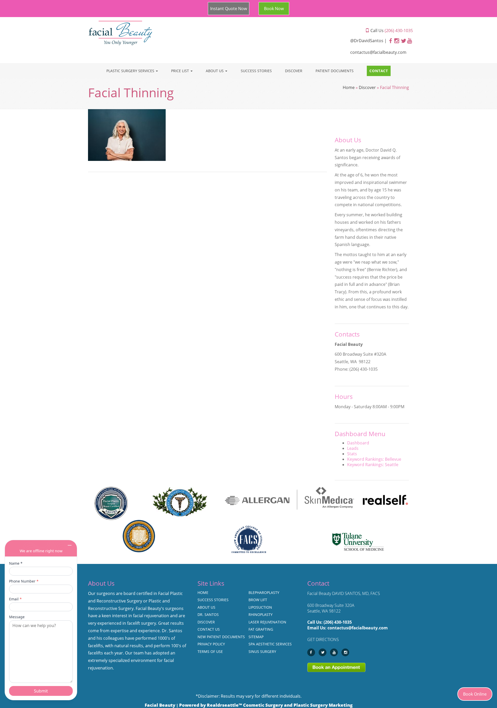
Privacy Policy (211, 644)
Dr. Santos (208, 614)
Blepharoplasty (263, 592)
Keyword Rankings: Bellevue (374, 459)
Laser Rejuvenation (267, 622)
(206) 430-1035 (338, 622)
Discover (293, 70)
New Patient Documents (221, 636)
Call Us (391, 30)
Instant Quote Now (228, 8)
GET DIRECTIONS (323, 639)
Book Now (274, 8)
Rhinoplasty (260, 614)
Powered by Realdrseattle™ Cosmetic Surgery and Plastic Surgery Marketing (266, 705)
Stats (352, 454)
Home (349, 87)
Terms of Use (210, 651)
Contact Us (209, 629)
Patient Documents (335, 70)
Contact (378, 70)
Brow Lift (257, 599)
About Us (215, 70)
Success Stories (256, 70)
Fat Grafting (260, 629)
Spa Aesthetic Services (270, 644)
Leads (353, 448)
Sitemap (256, 636)
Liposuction (260, 607)
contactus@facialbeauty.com (378, 52)
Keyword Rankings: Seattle (372, 464)
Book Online (475, 694)
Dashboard (358, 443)
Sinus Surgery (262, 651)
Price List (180, 70)
